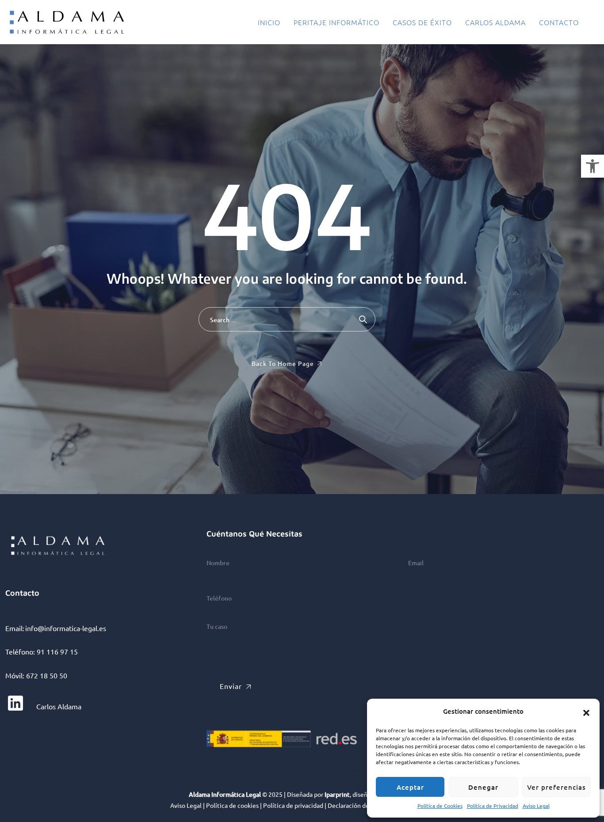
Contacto (559, 22)
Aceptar (410, 787)
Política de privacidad (293, 805)
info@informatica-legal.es (65, 628)
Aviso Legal (536, 805)
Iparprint (337, 794)
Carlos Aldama (495, 22)
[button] (592, 166)
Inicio (269, 22)
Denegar (483, 787)
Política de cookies (232, 805)
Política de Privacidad (492, 805)
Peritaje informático (336, 22)
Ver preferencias (556, 787)
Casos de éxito (422, 22)
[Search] (363, 319)
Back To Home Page (283, 363)
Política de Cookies (440, 805)
